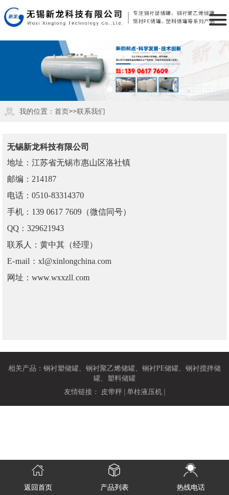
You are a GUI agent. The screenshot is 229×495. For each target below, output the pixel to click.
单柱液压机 (144, 392)
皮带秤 (111, 392)
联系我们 (91, 111)
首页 (62, 111)
